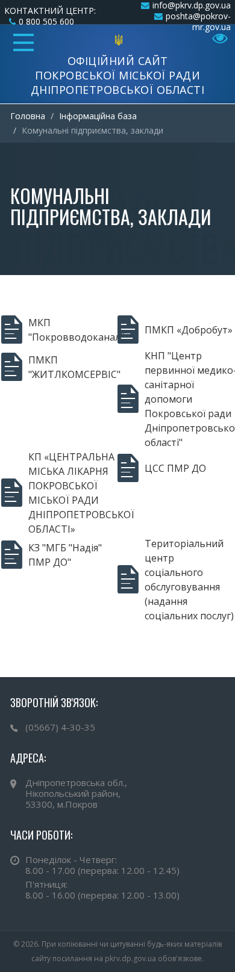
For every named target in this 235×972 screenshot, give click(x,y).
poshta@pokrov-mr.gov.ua (198, 21)
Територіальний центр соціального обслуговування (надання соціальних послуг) (189, 579)
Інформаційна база (98, 116)
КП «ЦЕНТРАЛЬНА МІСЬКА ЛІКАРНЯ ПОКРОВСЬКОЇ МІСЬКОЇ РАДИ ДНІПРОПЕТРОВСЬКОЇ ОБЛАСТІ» (73, 493)
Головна (27, 116)
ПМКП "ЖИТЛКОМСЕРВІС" (73, 367)
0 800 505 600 (46, 21)
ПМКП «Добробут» (189, 329)
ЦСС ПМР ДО (175, 468)
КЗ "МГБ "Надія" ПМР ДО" (65, 555)
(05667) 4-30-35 (60, 727)
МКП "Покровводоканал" (73, 330)
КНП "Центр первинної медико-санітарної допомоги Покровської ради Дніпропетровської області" (189, 399)
